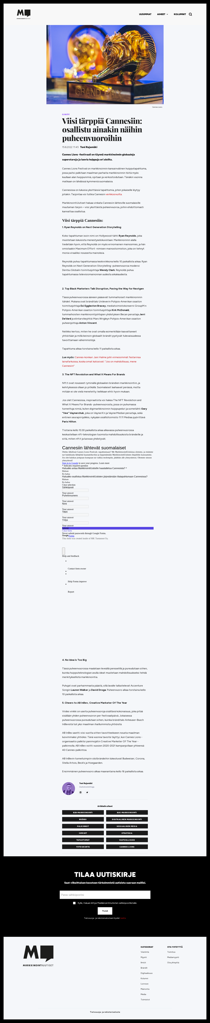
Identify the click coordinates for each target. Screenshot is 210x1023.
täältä (123, 918)
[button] (162, 14)
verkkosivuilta (114, 194)
